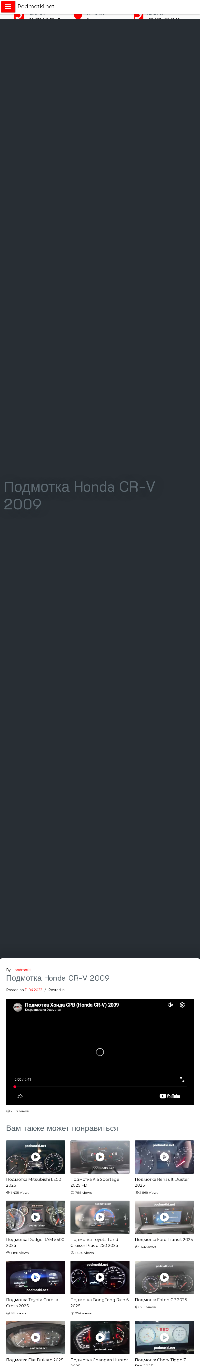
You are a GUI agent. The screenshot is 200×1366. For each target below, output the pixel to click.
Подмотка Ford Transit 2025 (164, 1239)
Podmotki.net (36, 6)
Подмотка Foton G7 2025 (161, 1299)
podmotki (23, 970)
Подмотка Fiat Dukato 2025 (34, 1359)
